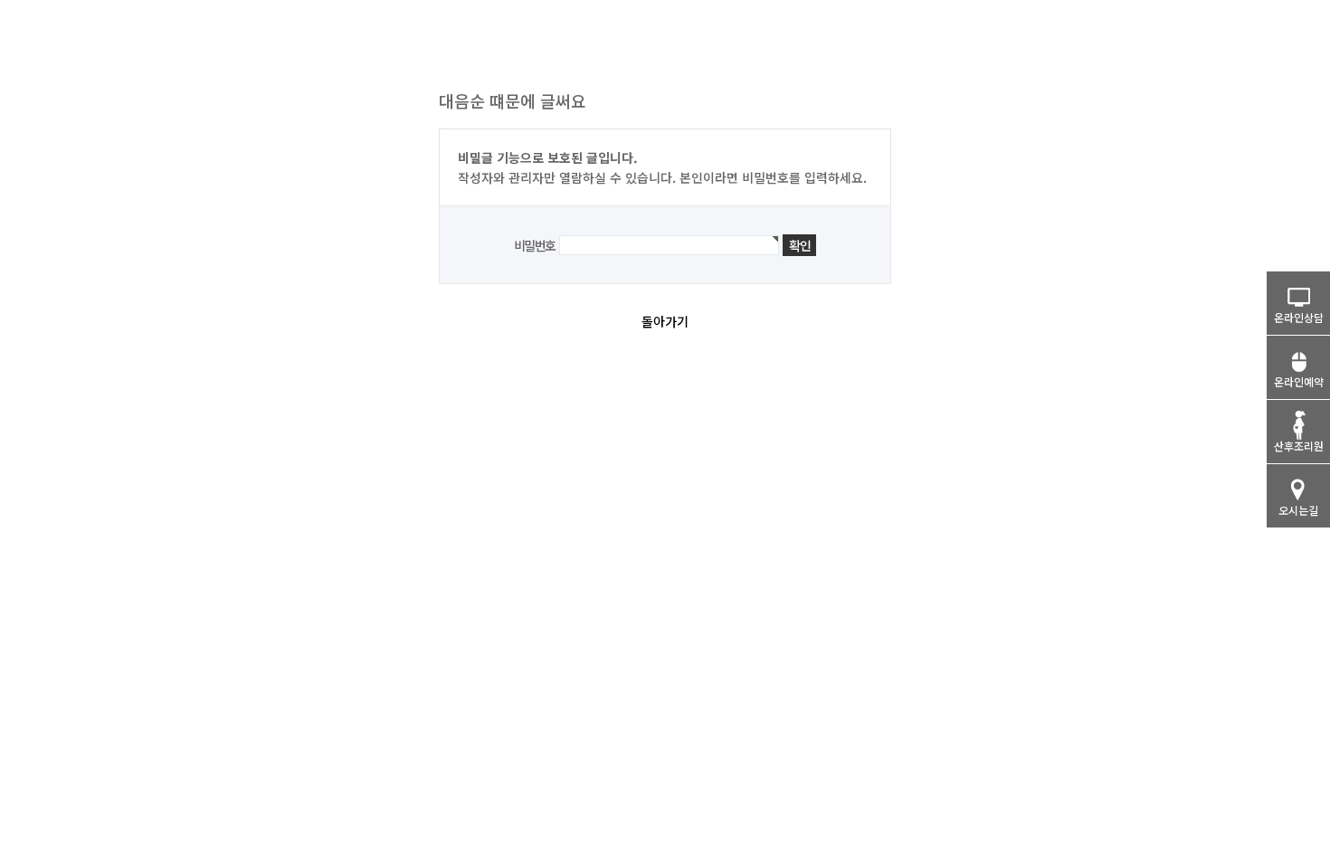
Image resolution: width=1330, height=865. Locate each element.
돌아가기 (665, 321)
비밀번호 (535, 245)
